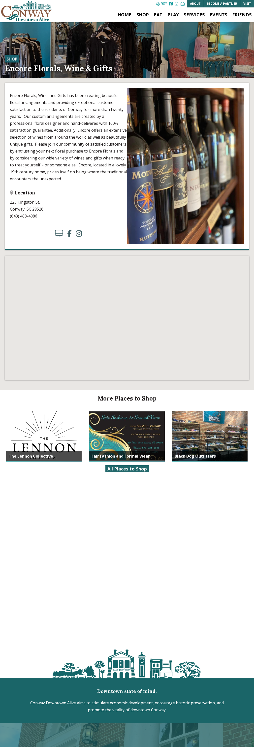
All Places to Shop (127, 469)
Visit (247, 3)
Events (218, 15)
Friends (242, 15)
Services (194, 15)
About (195, 3)
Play (173, 15)
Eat (158, 15)
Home (124, 15)
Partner (222, 3)
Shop (142, 15)
